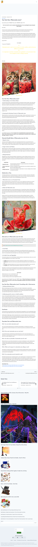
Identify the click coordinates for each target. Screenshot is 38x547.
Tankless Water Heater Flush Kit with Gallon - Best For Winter (13, 457)
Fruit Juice (3, 18)
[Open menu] (36, 1)
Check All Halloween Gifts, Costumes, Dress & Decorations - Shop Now (15, 392)
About (12, 540)
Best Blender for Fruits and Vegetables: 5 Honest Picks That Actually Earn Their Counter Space (17, 518)
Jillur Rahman (4, 385)
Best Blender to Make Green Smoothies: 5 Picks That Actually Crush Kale (13, 512)
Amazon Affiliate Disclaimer (32, 540)
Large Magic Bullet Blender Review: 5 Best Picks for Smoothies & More (13, 516)
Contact (15, 540)
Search (2, 521)
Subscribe (19, 532)
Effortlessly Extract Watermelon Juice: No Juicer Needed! (12, 366)
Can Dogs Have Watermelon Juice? (31, 372)
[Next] (35, 384)
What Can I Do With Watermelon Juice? (7, 372)
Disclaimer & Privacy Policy (21, 540)
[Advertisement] (19, 9)
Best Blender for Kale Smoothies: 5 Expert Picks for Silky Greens (11, 514)
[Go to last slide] (2, 384)
